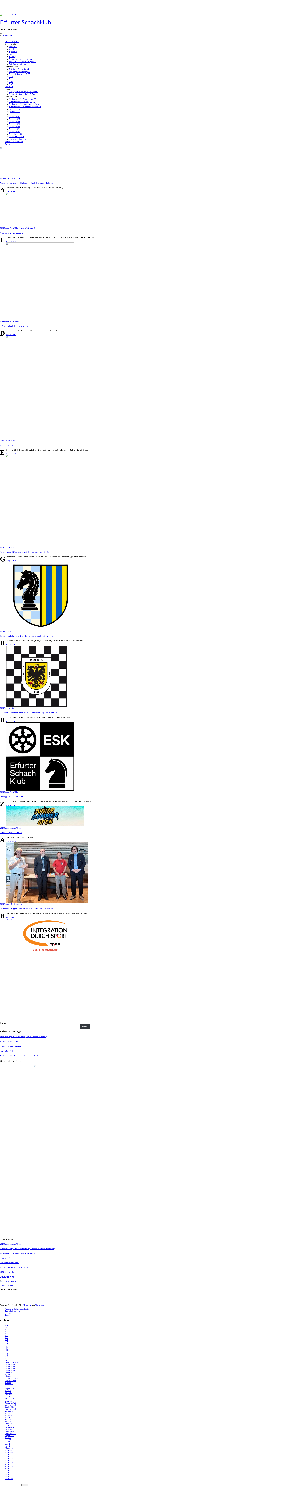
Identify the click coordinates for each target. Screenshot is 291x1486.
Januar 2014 (9, 1470)
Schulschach (9, 1372)
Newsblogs (27, 1305)
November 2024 (10, 1430)
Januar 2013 (9, 1472)
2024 (6, 1332)
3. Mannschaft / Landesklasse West (24, 104)
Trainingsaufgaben (11, 1379)
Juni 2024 (8, 1440)
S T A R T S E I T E (12, 41)
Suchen (3, 1023)
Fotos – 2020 (14, 131)
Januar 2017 (9, 1464)
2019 (6, 1342)
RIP (6, 1327)
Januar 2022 (9, 1454)
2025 (6, 1329)
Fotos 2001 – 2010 (16, 136)
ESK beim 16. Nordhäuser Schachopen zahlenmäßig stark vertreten (29, 713)
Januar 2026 (9, 1401)
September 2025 (10, 1409)
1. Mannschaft (10, 1364)
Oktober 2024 (10, 1432)
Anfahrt (12, 54)
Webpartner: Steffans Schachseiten (17, 1309)
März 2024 (8, 1446)
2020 (6, 1340)
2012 (6, 1356)
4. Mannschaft (24, 228)
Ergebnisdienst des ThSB (19, 74)
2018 (6, 1344)
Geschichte (14, 49)
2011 (6, 1358)
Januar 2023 (9, 1452)
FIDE (11, 84)
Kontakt (8, 144)
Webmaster (8, 631)
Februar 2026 (9, 1399)
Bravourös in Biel (7, 445)
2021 (6, 1338)
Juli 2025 (8, 1413)
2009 (6, 1360)
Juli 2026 (8, 1391)
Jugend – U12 (14, 111)
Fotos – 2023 (14, 124)
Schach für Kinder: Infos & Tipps (22, 94)
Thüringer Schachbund (19, 69)
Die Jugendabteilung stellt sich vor (23, 91)
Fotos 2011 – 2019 (16, 134)
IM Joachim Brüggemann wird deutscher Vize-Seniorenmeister (26, 908)
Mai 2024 (8, 1442)
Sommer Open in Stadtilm (11, 832)
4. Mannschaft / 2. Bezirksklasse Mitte (25, 106)
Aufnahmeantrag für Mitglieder (22, 61)
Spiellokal (13, 51)
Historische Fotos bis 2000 (20, 139)
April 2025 (8, 1419)
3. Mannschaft (10, 1368)
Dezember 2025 (10, 1403)
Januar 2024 (9, 1450)
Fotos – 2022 (14, 126)
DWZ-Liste (9, 86)
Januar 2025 (9, 1425)
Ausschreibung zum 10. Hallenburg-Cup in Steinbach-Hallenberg (27, 183)
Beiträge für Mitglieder (18, 64)
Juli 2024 (8, 1438)
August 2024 (9, 1436)
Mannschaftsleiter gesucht (11, 233)
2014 (6, 1352)
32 (12, 919)
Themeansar (39, 1305)
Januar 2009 (9, 1479)
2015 (6, 1350)
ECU (11, 81)
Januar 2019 (9, 1460)
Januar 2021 (9, 1456)
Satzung (12, 56)
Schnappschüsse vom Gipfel (12, 797)
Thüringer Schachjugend (19, 71)
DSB (11, 76)
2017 (6, 1346)
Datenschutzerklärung (12, 1311)
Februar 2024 (9, 1448)
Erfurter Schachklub (25, 22)
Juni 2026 (8, 1393)
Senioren (7, 904)
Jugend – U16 (14, 109)
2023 (6, 1334)
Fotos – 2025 (14, 119)
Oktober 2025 (10, 1407)
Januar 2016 (9, 1466)
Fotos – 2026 (14, 116)
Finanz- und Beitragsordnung (21, 59)
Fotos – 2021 (14, 129)
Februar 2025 (9, 1423)
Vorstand (13, 46)
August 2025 (9, 1411)
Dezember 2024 (10, 1427)
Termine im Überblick (14, 141)
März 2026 (8, 1397)
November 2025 (10, 1405)
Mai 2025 (8, 1417)
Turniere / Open (15, 178)
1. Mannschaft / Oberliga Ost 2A (22, 99)
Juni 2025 (8, 1415)
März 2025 (8, 1421)
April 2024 (8, 1444)
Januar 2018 (9, 1462)
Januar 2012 (9, 1475)
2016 (6, 1348)
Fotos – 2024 (14, 121)
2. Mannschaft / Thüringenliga (22, 101)
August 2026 (9, 1389)
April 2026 (8, 1395)
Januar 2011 (9, 1477)
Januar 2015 (9, 1468)
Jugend (7, 178)
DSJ (10, 79)
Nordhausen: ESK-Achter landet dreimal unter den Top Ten (25, 552)
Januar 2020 (9, 1458)
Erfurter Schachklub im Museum (14, 326)
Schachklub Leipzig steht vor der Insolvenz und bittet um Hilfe (26, 636)
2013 (6, 1354)
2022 (6, 1336)
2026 (2, 178)
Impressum (8, 1313)
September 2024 (10, 1434)
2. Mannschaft (10, 1366)
